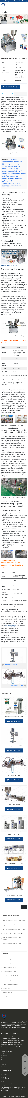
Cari (24, 907)
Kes (2, 1060)
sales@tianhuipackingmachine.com (10, 1083)
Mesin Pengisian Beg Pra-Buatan (11, 975)
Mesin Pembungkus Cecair (9, 967)
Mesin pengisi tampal (14, 804)
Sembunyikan (14, 159)
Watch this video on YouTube (9, 265)
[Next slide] (25, 41)
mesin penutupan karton (17, 636)
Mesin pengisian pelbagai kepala (14, 863)
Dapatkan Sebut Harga (11, 87)
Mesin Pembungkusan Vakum (10, 980)
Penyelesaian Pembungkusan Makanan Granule (12, 938)
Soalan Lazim (4, 1064)
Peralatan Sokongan (8, 992)
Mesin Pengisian (7, 988)
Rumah (2, 1053)
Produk (2, 1057)
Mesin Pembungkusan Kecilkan (10, 984)
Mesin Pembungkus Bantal (9, 971)
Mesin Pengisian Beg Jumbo (14, 895)
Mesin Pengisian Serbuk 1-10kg (13, 664)
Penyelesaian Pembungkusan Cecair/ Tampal (12, 1044)
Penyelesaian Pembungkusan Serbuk (10, 1038)
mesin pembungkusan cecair (13, 627)
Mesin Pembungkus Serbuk (9, 963)
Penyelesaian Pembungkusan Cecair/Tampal (14, 929)
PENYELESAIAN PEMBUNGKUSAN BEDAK (13, 933)
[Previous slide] (3, 41)
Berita (2, 1062)
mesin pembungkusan (11, 625)
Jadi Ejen (3, 1066)
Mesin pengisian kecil (14, 834)
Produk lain (5, 997)
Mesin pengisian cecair (17, 685)
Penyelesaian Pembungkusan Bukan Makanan (12, 944)
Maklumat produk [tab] (7, 94)
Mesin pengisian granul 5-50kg (14, 716)
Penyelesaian (4, 1055)
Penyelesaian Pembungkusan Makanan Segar (14, 920)
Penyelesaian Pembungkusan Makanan (12, 925)
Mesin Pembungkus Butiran (10, 959)
